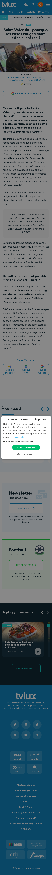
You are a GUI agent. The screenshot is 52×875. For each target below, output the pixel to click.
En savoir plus (18, 437)
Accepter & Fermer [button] (26, 447)
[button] (26, 441)
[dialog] (26, 437)
